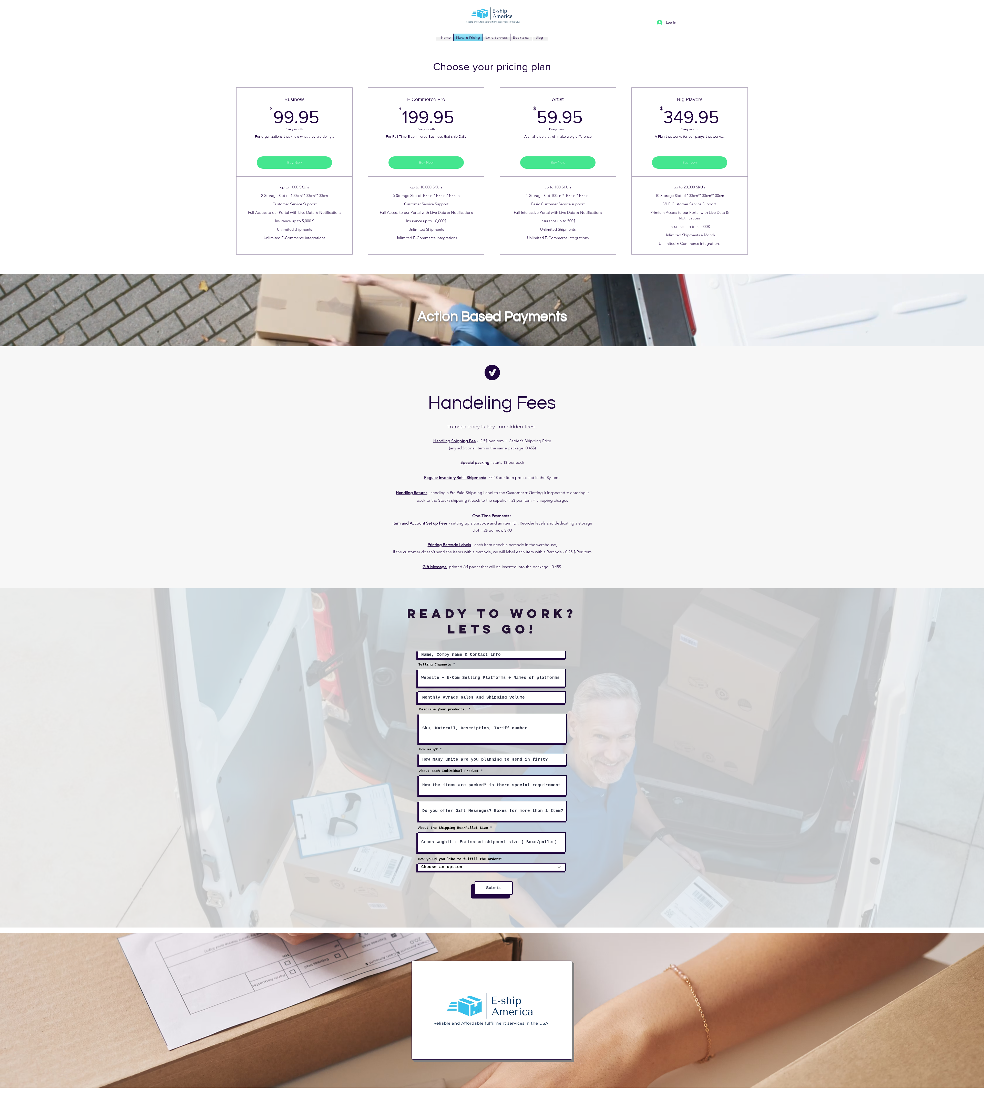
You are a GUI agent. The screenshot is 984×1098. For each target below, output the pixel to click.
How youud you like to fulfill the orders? (460, 859)
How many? (428, 749)
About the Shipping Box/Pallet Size (453, 828)
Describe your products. (442, 709)
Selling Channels (434, 664)
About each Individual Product (449, 771)
